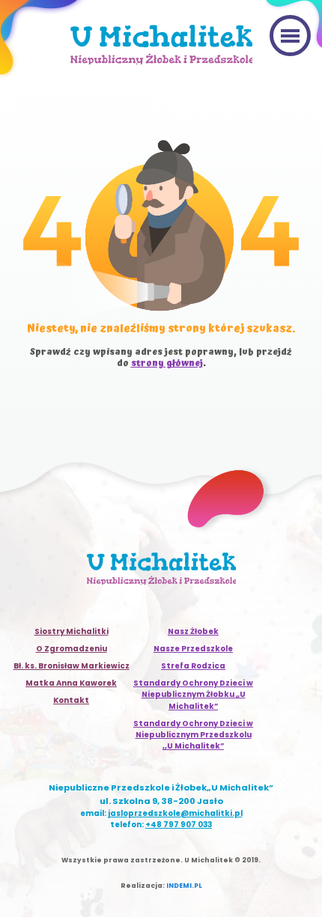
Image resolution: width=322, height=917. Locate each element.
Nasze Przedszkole (193, 648)
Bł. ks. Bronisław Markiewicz (71, 665)
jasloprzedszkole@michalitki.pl (175, 813)
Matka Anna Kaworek (71, 683)
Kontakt (71, 700)
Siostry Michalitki (71, 631)
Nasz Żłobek (193, 631)
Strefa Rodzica (193, 665)
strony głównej (167, 363)
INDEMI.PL (184, 885)
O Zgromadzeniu (71, 648)
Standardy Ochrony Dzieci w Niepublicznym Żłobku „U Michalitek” (193, 694)
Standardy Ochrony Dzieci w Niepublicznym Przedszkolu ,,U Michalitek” (193, 735)
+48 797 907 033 (178, 824)
